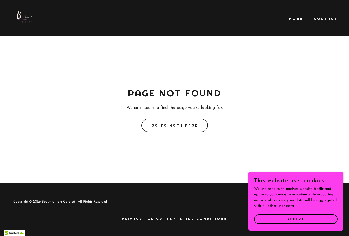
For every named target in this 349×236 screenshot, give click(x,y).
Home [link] (296, 19)
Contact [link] (326, 19)
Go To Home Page (174, 125)
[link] (23, 18)
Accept (296, 219)
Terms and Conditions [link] (196, 219)
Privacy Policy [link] (142, 219)
